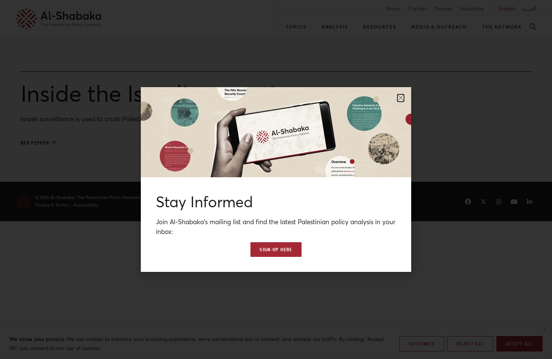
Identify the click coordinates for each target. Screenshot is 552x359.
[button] (401, 98)
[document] (276, 179)
